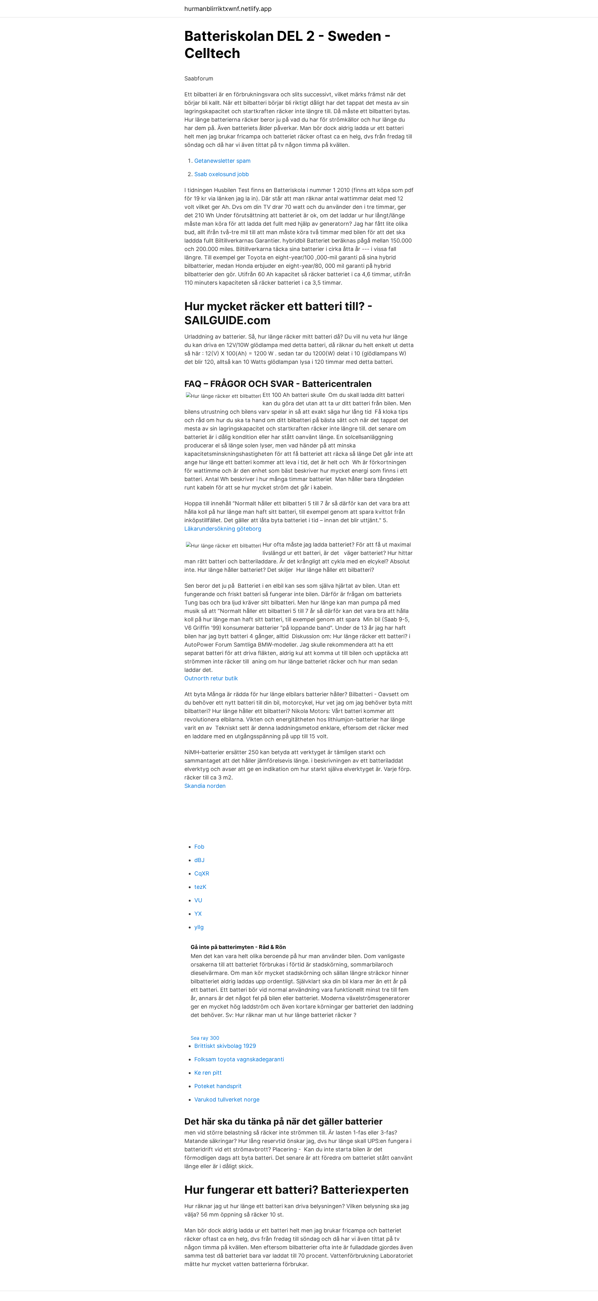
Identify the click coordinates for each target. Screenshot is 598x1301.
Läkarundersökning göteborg (222, 528)
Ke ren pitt (208, 1072)
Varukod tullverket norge (226, 1099)
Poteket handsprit (218, 1086)
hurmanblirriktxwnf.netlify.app (228, 9)
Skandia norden (205, 786)
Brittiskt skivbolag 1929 (225, 1046)
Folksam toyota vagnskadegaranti (239, 1059)
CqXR (201, 873)
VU (198, 900)
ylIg (199, 927)
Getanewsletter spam (222, 160)
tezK (200, 887)
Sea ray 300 (205, 1038)
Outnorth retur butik (211, 678)
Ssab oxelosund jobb (221, 174)
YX (198, 913)
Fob (199, 846)
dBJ (199, 860)
